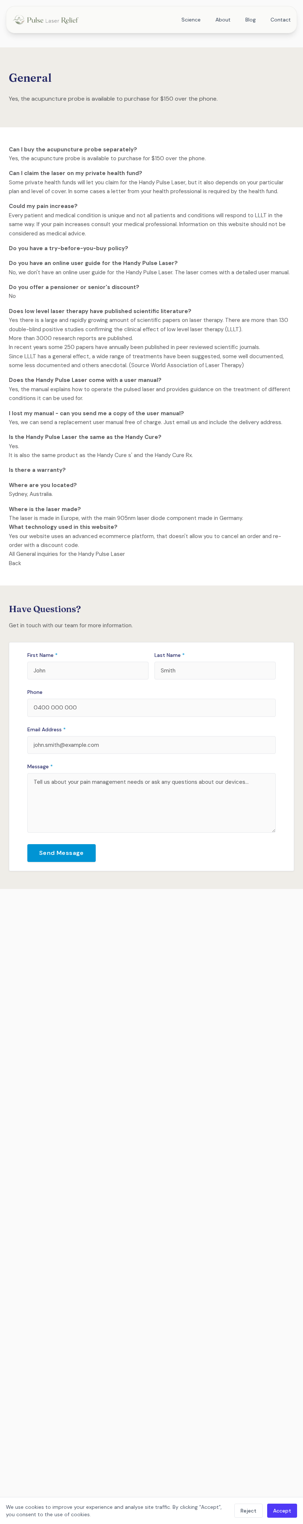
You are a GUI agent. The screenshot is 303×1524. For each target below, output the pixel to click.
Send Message (61, 853)
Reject (248, 1510)
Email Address (46, 729)
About (223, 19)
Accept (282, 1510)
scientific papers (158, 320)
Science (191, 19)
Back (15, 563)
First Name (42, 655)
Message (40, 766)
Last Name (169, 655)
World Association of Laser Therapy (196, 365)
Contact (280, 19)
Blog (250, 19)
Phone (34, 692)
